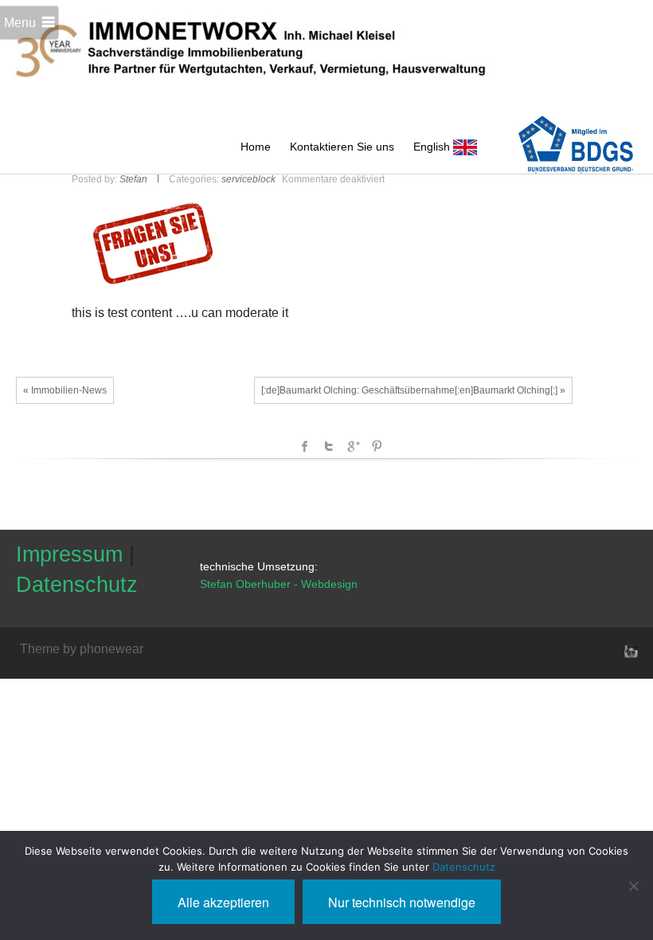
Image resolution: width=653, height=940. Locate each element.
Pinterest (377, 446)
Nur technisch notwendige (401, 902)
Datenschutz (77, 585)
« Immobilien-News (65, 390)
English (433, 146)
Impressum (69, 554)
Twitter (329, 446)
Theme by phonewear (81, 649)
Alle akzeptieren (223, 902)
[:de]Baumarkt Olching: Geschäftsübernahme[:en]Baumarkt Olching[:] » (413, 390)
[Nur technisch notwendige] (633, 886)
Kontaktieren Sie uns (342, 146)
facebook (305, 446)
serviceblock (248, 179)
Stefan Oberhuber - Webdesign (279, 584)
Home (255, 146)
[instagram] (629, 651)
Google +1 (353, 446)
